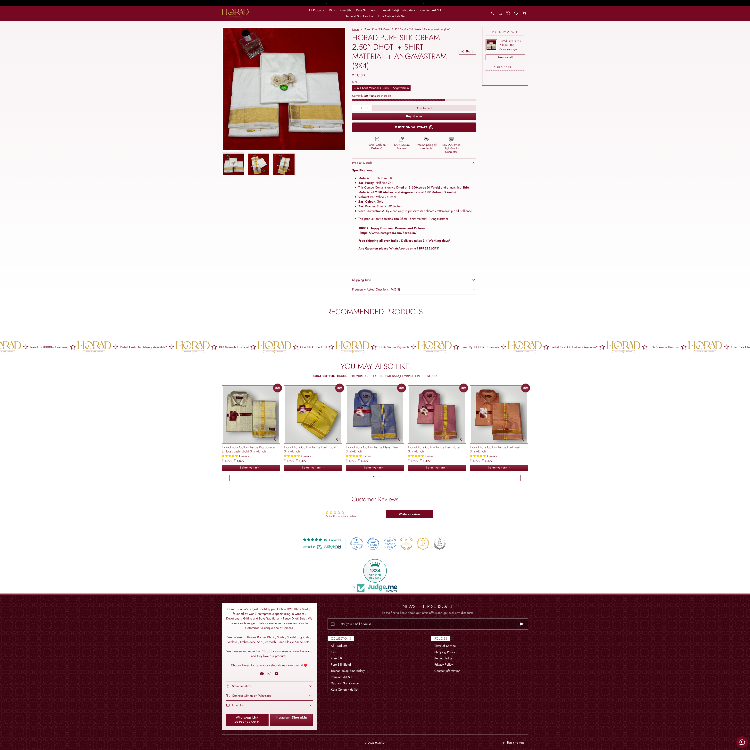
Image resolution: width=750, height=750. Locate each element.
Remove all (505, 57)
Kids (332, 10)
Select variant (250, 467)
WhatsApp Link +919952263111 (247, 719)
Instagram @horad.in (291, 717)
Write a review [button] (409, 514)
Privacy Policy (443, 664)
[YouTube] (276, 673)
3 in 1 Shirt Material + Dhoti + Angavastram (381, 88)
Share (469, 51)
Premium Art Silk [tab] (363, 376)
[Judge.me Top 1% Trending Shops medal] (423, 543)
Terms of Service (445, 646)
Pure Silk (345, 10)
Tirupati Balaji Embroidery (398, 10)
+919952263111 (426, 248)
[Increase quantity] (368, 108)
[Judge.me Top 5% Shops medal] (439, 543)
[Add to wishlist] (340, 145)
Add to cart (424, 108)
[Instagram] (269, 673)
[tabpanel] (375, 433)
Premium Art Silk (431, 10)
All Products (316, 10)
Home (355, 29)
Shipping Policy (444, 652)
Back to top (515, 742)
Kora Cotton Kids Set (391, 16)
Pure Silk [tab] (431, 376)
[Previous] (226, 414)
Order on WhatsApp (411, 127)
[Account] (492, 13)
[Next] (276, 414)
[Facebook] (262, 673)
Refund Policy (443, 658)
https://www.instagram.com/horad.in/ (388, 233)
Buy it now (414, 116)
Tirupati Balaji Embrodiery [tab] (400, 376)
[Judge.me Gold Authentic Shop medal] (406, 543)
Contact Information (447, 671)
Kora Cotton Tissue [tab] (330, 376)
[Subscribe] (522, 624)
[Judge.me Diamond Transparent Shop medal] (356, 543)
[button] (500, 13)
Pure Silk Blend (366, 10)
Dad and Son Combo (359, 16)
